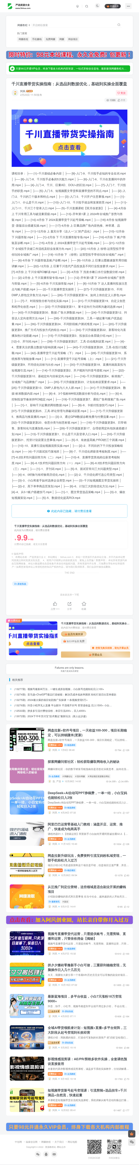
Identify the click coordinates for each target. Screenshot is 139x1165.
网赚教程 (23, 39)
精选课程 (71, 744)
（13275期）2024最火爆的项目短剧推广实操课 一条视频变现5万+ (50, 700)
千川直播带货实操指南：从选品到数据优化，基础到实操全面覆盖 (69, 84)
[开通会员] (131, 1133)
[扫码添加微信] (131, 1142)
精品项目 (71, 870)
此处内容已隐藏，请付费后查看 (71, 511)
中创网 (18, 1141)
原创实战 (21, 583)
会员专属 (55, 1011)
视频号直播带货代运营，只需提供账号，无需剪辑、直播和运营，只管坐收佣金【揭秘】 (87, 936)
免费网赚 (50, 39)
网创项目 (73, 39)
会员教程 (56, 776)
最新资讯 (56, 901)
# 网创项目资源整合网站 (98, 776)
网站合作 (61, 1146)
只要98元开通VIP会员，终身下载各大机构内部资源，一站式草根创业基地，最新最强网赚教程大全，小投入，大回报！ (72, 68)
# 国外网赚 (80, 776)
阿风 (22, 91)
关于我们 (59, 1141)
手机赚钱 (37, 39)
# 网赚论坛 (67, 776)
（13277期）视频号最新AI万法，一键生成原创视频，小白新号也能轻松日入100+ (58, 689)
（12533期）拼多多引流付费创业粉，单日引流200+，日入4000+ (49, 710)
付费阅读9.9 (55, 744)
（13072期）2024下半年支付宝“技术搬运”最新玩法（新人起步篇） (50, 716)
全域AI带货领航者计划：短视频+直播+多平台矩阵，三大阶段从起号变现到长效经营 (87, 1030)
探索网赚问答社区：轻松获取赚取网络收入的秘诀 (83, 761)
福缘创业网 (31, 1141)
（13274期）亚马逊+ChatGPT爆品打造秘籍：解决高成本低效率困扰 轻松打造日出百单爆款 (64, 694)
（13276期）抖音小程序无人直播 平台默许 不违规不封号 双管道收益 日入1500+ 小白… (62, 705)
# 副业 (65, 901)
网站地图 (72, 1141)
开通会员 (114, 6)
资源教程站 (50, 1146)
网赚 (61, 39)
